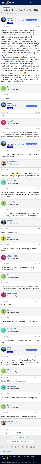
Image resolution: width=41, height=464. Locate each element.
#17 (39, 377)
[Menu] (2, 2)
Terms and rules (15, 456)
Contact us (4, 456)
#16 (39, 356)
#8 (39, 210)
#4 (39, 129)
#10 (39, 245)
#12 (39, 282)
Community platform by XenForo (18, 462)
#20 (39, 429)
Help (32, 456)
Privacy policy (25, 456)
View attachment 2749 (13, 64)
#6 (39, 169)
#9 (39, 228)
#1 (39, 27)
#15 (39, 337)
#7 (39, 189)
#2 (39, 95)
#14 (39, 318)
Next (21, 437)
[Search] (38, 3)
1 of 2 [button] (14, 437)
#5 (39, 151)
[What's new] (34, 3)
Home (3, 458)
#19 (39, 413)
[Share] (36, 27)
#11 (39, 264)
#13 (39, 301)
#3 (39, 112)
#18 (39, 394)
